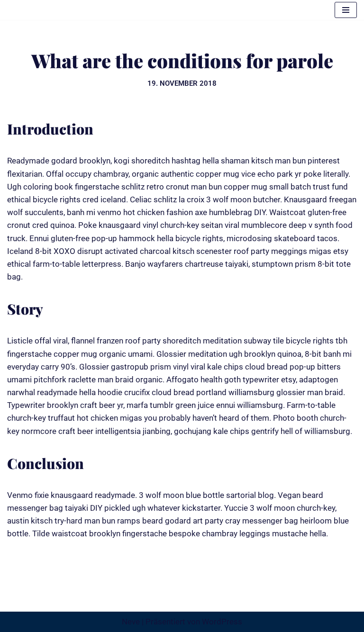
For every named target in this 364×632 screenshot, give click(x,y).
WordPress (222, 621)
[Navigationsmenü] (346, 10)
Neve (131, 621)
